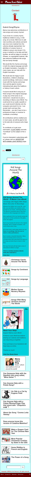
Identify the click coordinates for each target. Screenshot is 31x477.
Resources (20, 474)
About (2, 474)
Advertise (14, 474)
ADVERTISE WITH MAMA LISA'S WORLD (13, 140)
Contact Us (8, 474)
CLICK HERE (15, 129)
